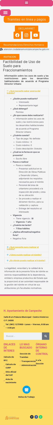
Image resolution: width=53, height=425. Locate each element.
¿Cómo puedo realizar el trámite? (25, 255)
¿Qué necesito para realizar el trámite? (23, 248)
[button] (26, 2)
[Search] (45, 336)
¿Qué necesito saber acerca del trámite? (23, 92)
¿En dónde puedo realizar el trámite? (27, 260)
